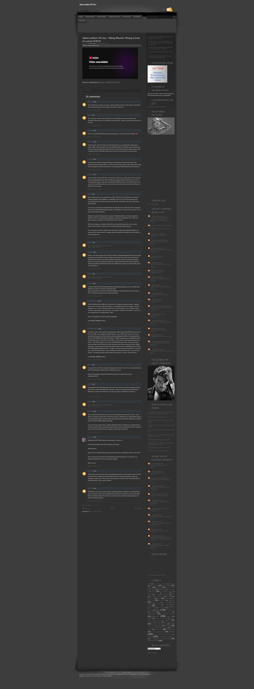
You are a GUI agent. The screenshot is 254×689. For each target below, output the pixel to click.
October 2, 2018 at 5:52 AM (94, 396)
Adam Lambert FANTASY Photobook (160, 508)
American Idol (166, 586)
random (167, 620)
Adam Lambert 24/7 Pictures (158, 248)
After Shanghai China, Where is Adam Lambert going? (159, 343)
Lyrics (165, 604)
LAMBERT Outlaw (93, 301)
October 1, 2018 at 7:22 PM (94, 237)
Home (112, 508)
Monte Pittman (166, 606)
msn (174, 606)
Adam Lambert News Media (158, 328)
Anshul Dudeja (96, 676)
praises (168, 616)
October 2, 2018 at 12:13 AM (95, 296)
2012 (149, 584)
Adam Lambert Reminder (157, 277)
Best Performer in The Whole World (159, 294)
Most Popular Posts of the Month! (157, 575)
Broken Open (162, 589)
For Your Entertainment (157, 596)
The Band (159, 626)
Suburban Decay (151, 626)
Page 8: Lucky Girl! (155, 510)
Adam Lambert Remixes (157, 515)
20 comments (87, 90)
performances (152, 614)
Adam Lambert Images (156, 293)
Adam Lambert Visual (156, 262)
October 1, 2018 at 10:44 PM (94, 278)
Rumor (159, 622)
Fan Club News (165, 595)
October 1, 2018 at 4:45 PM (94, 125)
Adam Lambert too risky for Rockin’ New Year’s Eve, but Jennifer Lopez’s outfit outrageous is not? (161, 412)
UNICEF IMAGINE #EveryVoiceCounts (163, 634)
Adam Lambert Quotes (156, 299)
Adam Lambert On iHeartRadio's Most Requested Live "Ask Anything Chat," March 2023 (160, 48)
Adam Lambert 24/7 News (87, 4)
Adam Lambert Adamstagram (158, 216)
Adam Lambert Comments (157, 349)
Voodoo (167, 637)
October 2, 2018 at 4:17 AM (94, 359)
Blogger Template (84, 676)
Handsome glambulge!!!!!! (157, 272)
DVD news (165, 593)
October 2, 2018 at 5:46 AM (94, 379)
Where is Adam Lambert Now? (158, 233)
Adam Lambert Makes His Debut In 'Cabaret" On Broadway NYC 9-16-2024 (160, 37)
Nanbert (90, 115)
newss (167, 610)
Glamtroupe (151, 598)
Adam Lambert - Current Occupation (159, 531)
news (158, 609)
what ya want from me (163, 639)
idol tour (167, 598)
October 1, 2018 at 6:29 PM (94, 169)
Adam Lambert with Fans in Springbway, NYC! (160, 480)
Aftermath (172, 584)
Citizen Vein (169, 591)
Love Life (158, 604)
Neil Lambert (161, 608)
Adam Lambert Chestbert (157, 256)
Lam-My (90, 242)
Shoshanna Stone (155, 624)
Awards (159, 587)
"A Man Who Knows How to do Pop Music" (161, 336)
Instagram (162, 600)
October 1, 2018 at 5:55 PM (94, 154)
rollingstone (150, 622)
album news (154, 586)
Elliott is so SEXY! (155, 315)
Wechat (151, 638)
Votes (173, 637)
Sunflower (90, 130)
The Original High (152, 627)
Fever (173, 595)
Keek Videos (165, 602)
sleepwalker (164, 624)
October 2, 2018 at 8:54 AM (94, 432)
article (149, 587)
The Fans (168, 626)
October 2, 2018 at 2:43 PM (94, 483)
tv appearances (159, 632)
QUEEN (150, 618)
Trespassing (171, 629)
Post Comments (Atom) (96, 511)
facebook (157, 595)
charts (153, 591)
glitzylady (90, 437)
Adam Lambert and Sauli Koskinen (159, 240)
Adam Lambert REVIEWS (157, 335)
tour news (158, 629)
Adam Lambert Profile (156, 529)
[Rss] (170, 6)
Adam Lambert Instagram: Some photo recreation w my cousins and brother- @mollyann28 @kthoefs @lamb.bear (159, 219)
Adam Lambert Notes (156, 285)
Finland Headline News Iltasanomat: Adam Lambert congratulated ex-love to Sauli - (160, 443)
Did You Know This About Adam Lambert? (161, 306)
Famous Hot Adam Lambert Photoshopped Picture (160, 287)
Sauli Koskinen (169, 622)
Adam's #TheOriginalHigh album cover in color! (160, 264)
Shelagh (90, 384)
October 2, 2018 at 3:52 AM (94, 323)
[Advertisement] (113, 10)
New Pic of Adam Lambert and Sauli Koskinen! (159, 242)
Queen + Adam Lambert (161, 618)
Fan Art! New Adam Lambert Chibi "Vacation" (159, 465)
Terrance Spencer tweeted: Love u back (160, 228)
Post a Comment (86, 505)
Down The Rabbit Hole (154, 593)
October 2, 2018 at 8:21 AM (94, 406)
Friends (169, 596)
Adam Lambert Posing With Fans (159, 478)
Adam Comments (162, 584)
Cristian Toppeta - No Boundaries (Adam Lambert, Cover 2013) (160, 523)
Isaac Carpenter (155, 602)
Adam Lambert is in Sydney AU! (158, 235)
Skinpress (133, 674)
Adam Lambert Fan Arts (157, 463)
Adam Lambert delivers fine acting (159, 330)
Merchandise (158, 606)
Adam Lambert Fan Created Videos (159, 494)
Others (153, 612)
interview (172, 600)
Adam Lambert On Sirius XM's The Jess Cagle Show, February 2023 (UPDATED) (159, 56)
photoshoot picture (168, 614)
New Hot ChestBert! (156, 257)
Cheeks (162, 591)
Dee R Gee (90, 102)
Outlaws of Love (166, 612)
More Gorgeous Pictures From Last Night (158, 451)
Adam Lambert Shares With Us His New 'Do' (159, 447)
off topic (173, 610)
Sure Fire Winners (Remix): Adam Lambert (161, 516)
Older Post (137, 508)
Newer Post (87, 508)
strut (171, 624)
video (150, 636)
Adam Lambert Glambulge (157, 270)
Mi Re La (90, 283)
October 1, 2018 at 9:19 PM (94, 268)
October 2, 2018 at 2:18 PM (94, 466)
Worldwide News (153, 640)
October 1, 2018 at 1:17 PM (94, 110)
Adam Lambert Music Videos (158, 500)
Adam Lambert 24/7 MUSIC (158, 486)
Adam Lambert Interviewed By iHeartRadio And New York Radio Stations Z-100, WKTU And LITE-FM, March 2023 (160, 42)
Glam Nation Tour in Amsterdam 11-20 (158, 417)
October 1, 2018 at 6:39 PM (94, 189)
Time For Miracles (162, 627)
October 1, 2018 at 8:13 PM (94, 247)
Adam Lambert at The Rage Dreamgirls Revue (159, 439)
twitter (172, 631)
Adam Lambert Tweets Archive (158, 320)
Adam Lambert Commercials (158, 536)
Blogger (147, 674)
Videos (160, 637)
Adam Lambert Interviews (157, 471)
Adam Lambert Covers (156, 521)
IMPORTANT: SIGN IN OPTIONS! (157, 107)
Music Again (152, 608)
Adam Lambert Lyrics (156, 544)
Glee (158, 598)
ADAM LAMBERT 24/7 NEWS (110, 82)
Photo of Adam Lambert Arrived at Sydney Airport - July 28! (160, 250)
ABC (155, 584)
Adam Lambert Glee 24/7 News (158, 314)
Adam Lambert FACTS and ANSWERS (160, 341)
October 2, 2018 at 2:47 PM (94, 501)
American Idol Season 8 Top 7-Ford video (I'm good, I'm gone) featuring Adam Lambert (161, 538)
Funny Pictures (107, 676)
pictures (155, 616)
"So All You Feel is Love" (157, 301)
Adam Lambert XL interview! (158, 473)
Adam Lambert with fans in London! (159, 495)
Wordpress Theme (122, 674)
